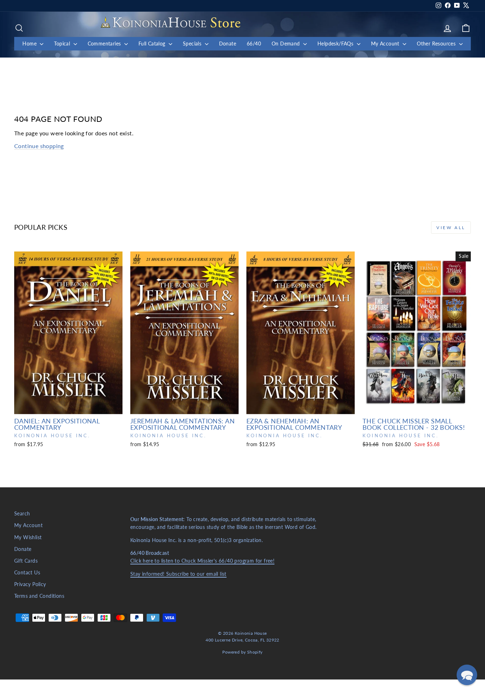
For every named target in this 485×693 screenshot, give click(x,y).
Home (30, 43)
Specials (193, 43)
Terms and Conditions (39, 596)
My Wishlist (28, 537)
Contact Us (27, 572)
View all (450, 227)
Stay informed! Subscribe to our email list (178, 574)
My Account (386, 43)
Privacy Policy (30, 584)
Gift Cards (26, 561)
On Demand (286, 43)
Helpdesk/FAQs (336, 43)
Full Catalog (152, 43)
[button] (467, 675)
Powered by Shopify (242, 652)
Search (22, 513)
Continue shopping (39, 145)
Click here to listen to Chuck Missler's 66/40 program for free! (202, 561)
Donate (227, 43)
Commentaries (105, 43)
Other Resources (437, 43)
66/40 (254, 43)
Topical (62, 43)
